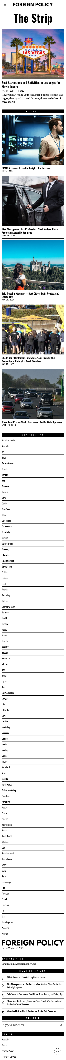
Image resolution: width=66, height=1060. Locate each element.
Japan (4, 681)
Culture (5, 538)
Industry (5, 647)
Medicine (5, 733)
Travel (20, 91)
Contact (5, 1045)
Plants (4, 813)
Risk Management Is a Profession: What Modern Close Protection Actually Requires (30, 230)
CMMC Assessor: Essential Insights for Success (26, 168)
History (5, 624)
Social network (8, 853)
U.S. (3, 916)
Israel (4, 675)
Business (5, 486)
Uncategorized (8, 922)
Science (5, 842)
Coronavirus (7, 526)
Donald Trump (7, 543)
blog (3, 480)
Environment (7, 566)
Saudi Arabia (7, 836)
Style (4, 870)
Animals (5, 446)
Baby (4, 457)
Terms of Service (9, 1056)
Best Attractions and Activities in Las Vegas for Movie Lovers (31, 84)
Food (4, 583)
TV (3, 910)
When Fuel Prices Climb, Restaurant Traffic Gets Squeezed (32, 422)
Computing (6, 520)
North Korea (7, 784)
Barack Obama (8, 463)
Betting (5, 474)
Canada (5, 492)
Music (4, 756)
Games (4, 601)
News (4, 773)
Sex (3, 847)
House (4, 635)
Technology (6, 882)
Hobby (4, 629)
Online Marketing (9, 790)
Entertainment (8, 560)
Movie (4, 744)
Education (6, 555)
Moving (5, 750)
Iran (3, 669)
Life (3, 704)
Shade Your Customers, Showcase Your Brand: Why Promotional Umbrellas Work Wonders (28, 359)
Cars (4, 497)
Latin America (8, 692)
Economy (5, 549)
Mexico (5, 738)
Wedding (5, 928)
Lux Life (5, 721)
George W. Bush (8, 606)
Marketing (6, 727)
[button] (61, 1025)
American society (9, 440)
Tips (3, 887)
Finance (5, 578)
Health (4, 618)
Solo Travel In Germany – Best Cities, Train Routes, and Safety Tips (30, 295)
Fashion (5, 572)
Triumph (5, 905)
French (4, 589)
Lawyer (5, 698)
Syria (4, 876)
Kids (3, 687)
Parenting (6, 801)
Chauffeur (6, 509)
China (4, 515)
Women (5, 933)
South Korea (7, 859)
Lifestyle (5, 710)
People (4, 807)
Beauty (4, 469)
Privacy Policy (8, 1051)
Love (4, 715)
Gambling (6, 595)
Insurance (6, 658)
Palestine (5, 796)
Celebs (4, 503)
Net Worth (6, 767)
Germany (5, 612)
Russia (4, 830)
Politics (5, 819)
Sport (4, 864)
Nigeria (5, 778)
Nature (4, 761)
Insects (5, 652)
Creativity (6, 532)
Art (3, 451)
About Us (5, 1039)
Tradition (5, 893)
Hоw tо (5, 641)
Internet (5, 664)
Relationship (7, 824)
